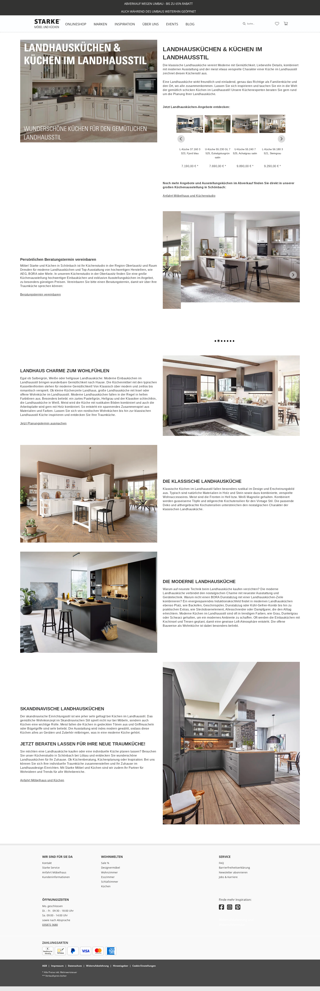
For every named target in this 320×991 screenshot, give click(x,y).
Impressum (57, 965)
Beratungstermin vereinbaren (40, 294)
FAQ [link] (221, 863)
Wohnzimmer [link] (109, 872)
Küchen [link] (106, 886)
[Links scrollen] (181, 139)
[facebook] (221, 907)
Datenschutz (75, 965)
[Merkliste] (277, 24)
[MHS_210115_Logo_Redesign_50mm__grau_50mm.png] (47, 23)
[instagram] (229, 907)
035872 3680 (50, 924)
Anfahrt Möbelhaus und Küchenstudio (189, 195)
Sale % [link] (105, 863)
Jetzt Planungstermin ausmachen (43, 423)
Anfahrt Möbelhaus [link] (54, 872)
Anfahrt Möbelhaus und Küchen (42, 780)
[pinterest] (237, 907)
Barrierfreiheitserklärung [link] (234, 867)
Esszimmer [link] (108, 877)
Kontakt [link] (47, 863)
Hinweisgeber (120, 965)
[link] (75, 24)
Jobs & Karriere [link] (228, 877)
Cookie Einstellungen (144, 965)
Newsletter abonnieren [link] (233, 872)
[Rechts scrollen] (281, 139)
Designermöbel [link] (110, 867)
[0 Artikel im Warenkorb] (286, 24)
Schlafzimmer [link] (109, 881)
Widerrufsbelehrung (97, 965)
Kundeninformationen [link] (56, 877)
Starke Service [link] (51, 867)
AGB (44, 965)
